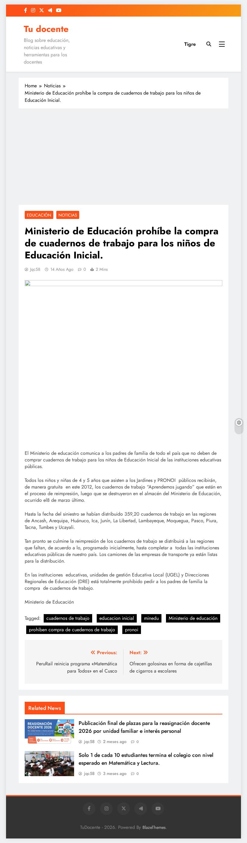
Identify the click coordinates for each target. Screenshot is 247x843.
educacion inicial (116, 618)
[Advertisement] (123, 156)
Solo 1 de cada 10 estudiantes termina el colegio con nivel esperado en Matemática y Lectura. (146, 759)
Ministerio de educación (193, 618)
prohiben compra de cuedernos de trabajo (72, 629)
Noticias (67, 215)
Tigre (190, 44)
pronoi (131, 629)
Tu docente (46, 29)
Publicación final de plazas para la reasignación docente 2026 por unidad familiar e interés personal (144, 727)
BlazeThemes (154, 827)
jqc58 (35, 269)
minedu (151, 618)
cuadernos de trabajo (67, 618)
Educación (39, 215)
